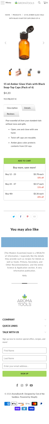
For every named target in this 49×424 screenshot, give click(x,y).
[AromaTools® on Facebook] (17, 385)
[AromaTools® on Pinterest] (27, 385)
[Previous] (6, 43)
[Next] (43, 43)
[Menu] (1, 2)
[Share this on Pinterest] (27, 216)
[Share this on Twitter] (14, 216)
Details (27, 108)
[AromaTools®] (24, 2)
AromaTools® (17, 394)
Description (12, 108)
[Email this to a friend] (34, 216)
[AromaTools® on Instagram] (22, 385)
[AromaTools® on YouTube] (31, 385)
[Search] (39, 2)
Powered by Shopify (28, 397)
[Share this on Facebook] (21, 216)
